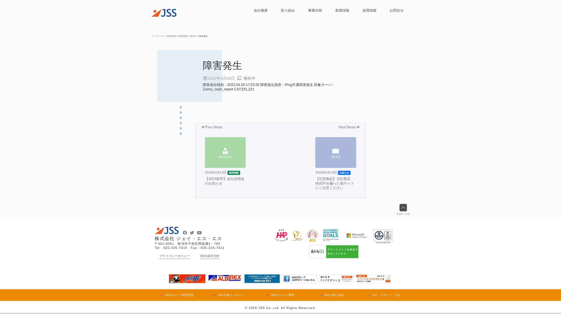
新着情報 (342, 10)
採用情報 (369, 10)
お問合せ (397, 10)
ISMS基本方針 (210, 256)
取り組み (288, 10)
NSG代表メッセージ (231, 295)
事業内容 (315, 10)
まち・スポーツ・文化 (386, 295)
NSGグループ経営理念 (179, 295)
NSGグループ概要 (282, 295)
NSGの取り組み (334, 295)
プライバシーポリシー (174, 256)
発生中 (249, 78)
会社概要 (261, 10)
